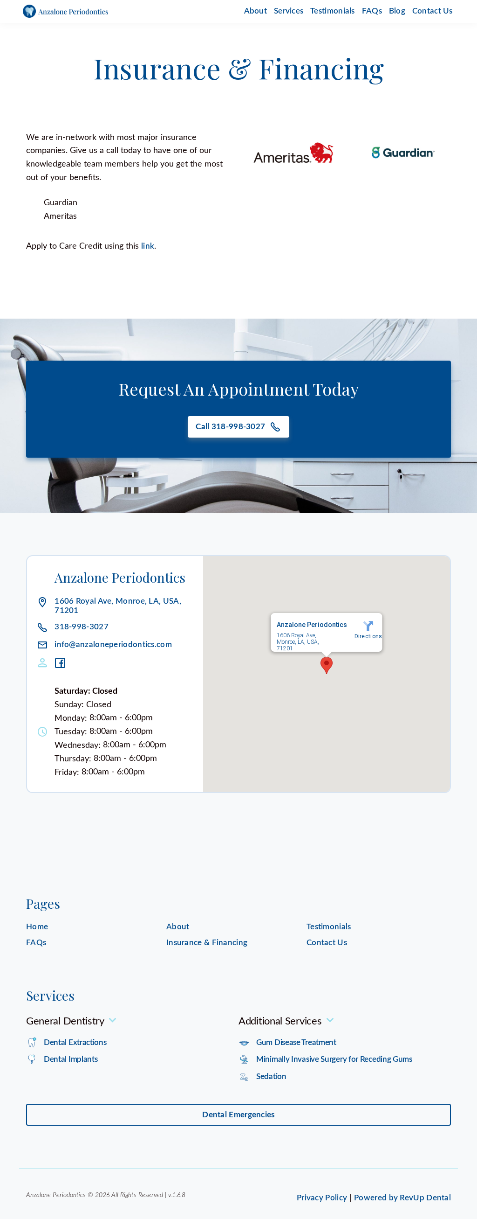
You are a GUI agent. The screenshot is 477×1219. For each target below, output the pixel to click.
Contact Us (432, 11)
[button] (326, 665)
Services (288, 11)
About (255, 11)
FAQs (372, 11)
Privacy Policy (322, 1198)
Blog (397, 11)
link (147, 246)
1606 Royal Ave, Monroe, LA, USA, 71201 (118, 605)
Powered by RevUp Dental (402, 1198)
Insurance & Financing (206, 943)
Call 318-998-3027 (230, 427)
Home (37, 927)
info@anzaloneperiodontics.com (113, 645)
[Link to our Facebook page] (63, 663)
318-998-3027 (82, 627)
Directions (368, 636)
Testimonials (332, 11)
